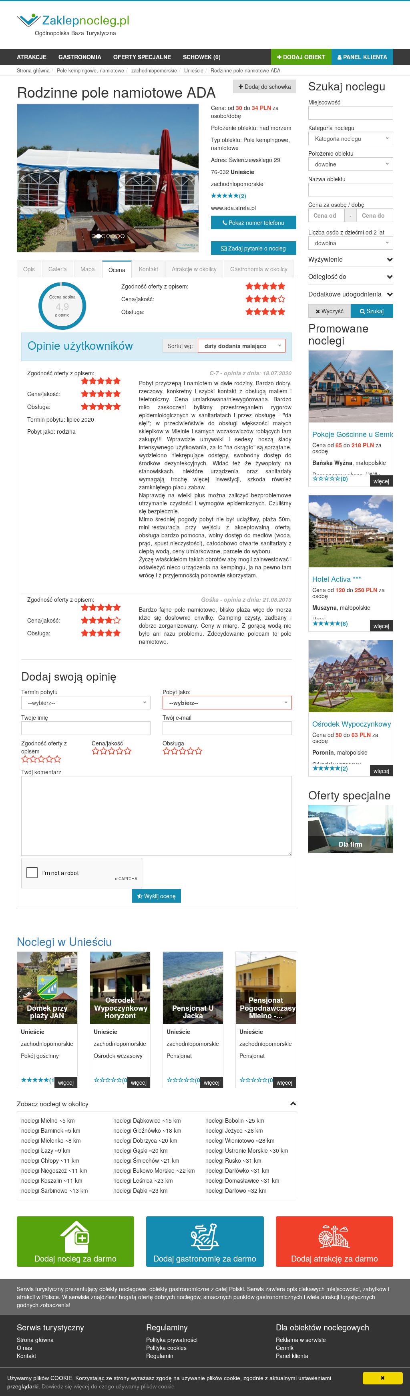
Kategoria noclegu (331, 128)
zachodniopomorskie (237, 184)
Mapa (87, 269)
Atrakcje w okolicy (194, 269)
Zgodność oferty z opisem (44, 747)
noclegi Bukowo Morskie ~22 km (154, 1170)
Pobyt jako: (177, 692)
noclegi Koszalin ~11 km (51, 1180)
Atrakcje (31, 57)
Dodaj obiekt (303, 57)
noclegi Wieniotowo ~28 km (240, 1140)
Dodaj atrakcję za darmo (334, 1258)
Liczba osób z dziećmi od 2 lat (346, 232)
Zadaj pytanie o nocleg (256, 248)
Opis (29, 269)
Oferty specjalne (142, 57)
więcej (66, 1082)
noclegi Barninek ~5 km (50, 1130)
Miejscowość (324, 102)
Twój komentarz (41, 772)
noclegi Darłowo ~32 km (236, 1190)
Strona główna (35, 1340)
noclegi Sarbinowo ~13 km (54, 1190)
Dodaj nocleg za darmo (75, 1258)
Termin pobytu (39, 692)
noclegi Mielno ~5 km (48, 1120)
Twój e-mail (177, 717)
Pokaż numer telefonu (255, 222)
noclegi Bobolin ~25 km (234, 1120)
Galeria (57, 269)
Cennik (284, 1348)
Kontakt (148, 269)
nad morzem (275, 128)
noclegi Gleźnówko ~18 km (147, 1130)
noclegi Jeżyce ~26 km (234, 1130)
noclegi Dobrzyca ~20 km (145, 1140)
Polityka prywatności (171, 1340)
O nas (24, 1348)
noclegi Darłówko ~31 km (237, 1170)
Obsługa (173, 743)
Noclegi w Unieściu (64, 941)
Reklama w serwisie (301, 1340)
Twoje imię (34, 717)
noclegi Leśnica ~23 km (143, 1180)
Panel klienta (364, 57)
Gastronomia (79, 57)
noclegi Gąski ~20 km (140, 1150)
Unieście (242, 172)
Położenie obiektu (331, 153)
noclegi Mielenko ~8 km (51, 1140)
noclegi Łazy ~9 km (45, 1150)
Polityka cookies (166, 1348)
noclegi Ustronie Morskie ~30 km (246, 1150)
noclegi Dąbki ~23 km (140, 1190)
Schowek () (202, 57)
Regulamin (159, 1356)
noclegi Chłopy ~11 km (50, 1160)
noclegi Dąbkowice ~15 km (147, 1120)
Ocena (117, 270)
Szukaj (374, 311)
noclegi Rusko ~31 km (233, 1160)
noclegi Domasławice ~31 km (242, 1180)
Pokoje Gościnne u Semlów (356, 434)
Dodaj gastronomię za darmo (204, 1258)
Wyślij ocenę (159, 896)
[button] (30, 178)
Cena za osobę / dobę (336, 204)
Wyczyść (332, 311)
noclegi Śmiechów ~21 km (146, 1160)
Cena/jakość (107, 743)
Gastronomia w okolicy (258, 269)
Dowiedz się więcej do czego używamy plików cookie (108, 1386)
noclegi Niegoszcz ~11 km (54, 1170)
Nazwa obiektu (327, 179)
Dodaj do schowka (267, 86)
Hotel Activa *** (336, 578)
